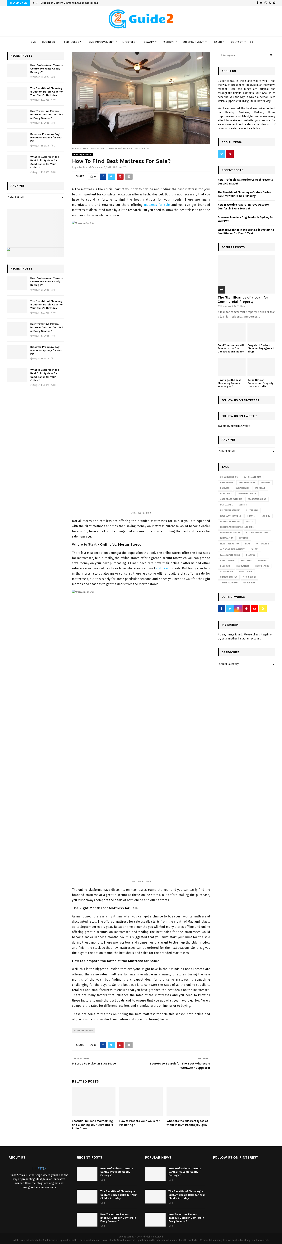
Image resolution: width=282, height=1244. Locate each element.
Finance (251, 516)
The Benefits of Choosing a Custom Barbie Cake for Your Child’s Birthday (46, 92)
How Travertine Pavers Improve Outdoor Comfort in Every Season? (46, 114)
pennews (250, 555)
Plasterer (246, 560)
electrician (252, 510)
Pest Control (227, 560)
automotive (226, 482)
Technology (72, 42)
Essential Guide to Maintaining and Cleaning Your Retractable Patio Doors (92, 1124)
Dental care (226, 505)
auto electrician (252, 477)
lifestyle (243, 538)
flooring (265, 516)
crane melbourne (257, 499)
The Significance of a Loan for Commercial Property (243, 299)
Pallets (254, 549)
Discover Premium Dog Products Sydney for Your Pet (46, 137)
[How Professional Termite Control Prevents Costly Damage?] (17, 70)
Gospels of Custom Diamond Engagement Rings (69, 2)
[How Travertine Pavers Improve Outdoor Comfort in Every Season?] (17, 116)
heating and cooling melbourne (237, 527)
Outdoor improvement (232, 549)
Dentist (243, 505)
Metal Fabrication (229, 544)
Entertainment (193, 42)
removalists (242, 566)
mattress (162, 568)
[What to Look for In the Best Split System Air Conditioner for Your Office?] (17, 162)
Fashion (168, 42)
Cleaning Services (247, 494)
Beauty (149, 42)
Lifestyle (128, 42)
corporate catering (231, 499)
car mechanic (242, 488)
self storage (245, 572)
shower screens (228, 577)
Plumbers (225, 566)
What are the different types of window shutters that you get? (187, 1123)
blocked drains (247, 482)
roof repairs (262, 566)
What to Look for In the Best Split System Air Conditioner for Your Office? (44, 162)
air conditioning (229, 477)
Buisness (265, 482)
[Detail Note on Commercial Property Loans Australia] (261, 367)
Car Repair (260, 488)
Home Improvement (100, 42)
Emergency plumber (230, 516)
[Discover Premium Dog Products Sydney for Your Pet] (17, 139)
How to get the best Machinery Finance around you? (229, 383)
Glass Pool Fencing (230, 521)
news (247, 544)
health (249, 521)
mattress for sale (157, 205)
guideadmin (81, 167)
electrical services (230, 510)
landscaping (226, 538)
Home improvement (230, 533)
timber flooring (228, 583)
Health (217, 42)
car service (226, 494)
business (224, 488)
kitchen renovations (257, 533)
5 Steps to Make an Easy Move (94, 1063)
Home (32, 42)
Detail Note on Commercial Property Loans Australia (260, 383)
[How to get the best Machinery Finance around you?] (232, 367)
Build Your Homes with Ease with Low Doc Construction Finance (231, 348)
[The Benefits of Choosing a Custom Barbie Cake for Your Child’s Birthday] (17, 93)
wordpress (249, 583)
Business (48, 42)
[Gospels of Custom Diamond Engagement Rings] (261, 332)
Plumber (262, 560)
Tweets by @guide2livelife (234, 426)
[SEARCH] (271, 55)
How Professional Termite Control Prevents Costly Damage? (46, 69)
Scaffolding (226, 572)
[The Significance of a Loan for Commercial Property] (246, 274)
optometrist (263, 544)
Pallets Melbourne (230, 555)
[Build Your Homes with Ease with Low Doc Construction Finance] (232, 332)
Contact (237, 42)
